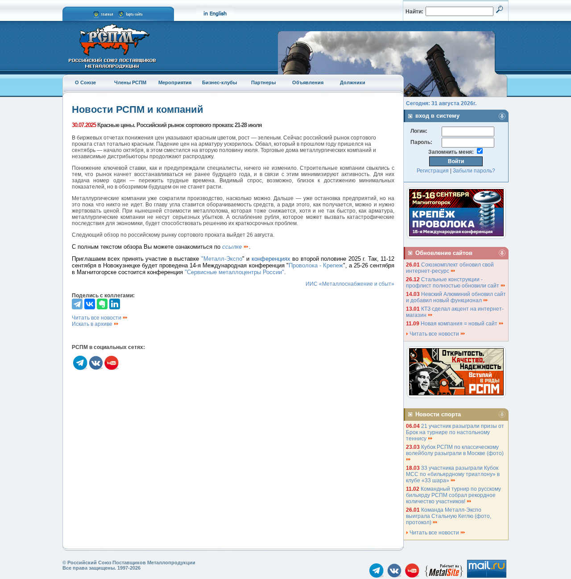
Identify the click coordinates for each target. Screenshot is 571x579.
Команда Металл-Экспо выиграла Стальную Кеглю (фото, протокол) (448, 516)
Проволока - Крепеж (316, 265)
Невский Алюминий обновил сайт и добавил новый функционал (456, 297)
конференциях (271, 258)
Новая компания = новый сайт (460, 323)
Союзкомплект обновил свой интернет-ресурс (450, 268)
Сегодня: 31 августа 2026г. (441, 103)
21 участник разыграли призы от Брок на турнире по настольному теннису (455, 432)
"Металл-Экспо (221, 258)
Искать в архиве (93, 324)
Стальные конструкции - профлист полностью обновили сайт (453, 282)
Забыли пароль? (474, 171)
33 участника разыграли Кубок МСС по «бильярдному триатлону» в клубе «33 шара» (453, 474)
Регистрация (433, 171)
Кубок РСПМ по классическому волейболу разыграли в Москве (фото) (455, 450)
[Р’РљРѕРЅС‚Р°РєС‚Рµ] (89, 304)
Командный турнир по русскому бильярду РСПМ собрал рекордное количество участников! (453, 495)
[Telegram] (77, 304)
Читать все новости (97, 318)
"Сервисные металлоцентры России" (234, 272)
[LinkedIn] (114, 304)
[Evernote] (102, 304)
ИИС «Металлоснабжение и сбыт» (350, 284)
